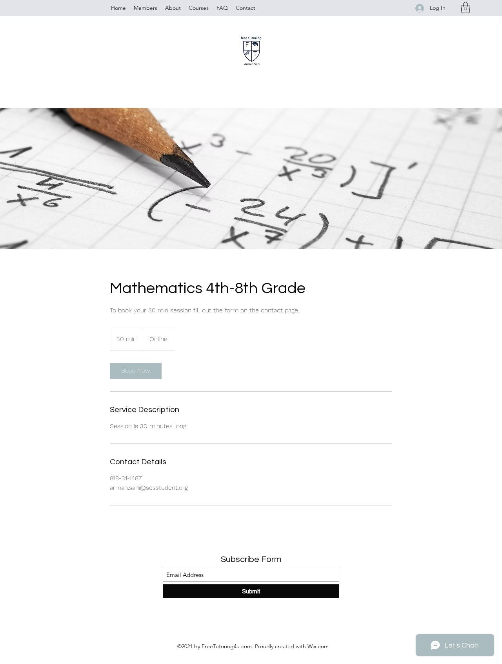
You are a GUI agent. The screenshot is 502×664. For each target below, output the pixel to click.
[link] (136, 371)
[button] (465, 7)
